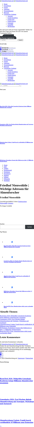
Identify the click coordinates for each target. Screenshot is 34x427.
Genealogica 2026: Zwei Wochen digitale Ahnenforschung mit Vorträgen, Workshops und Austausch (18, 261)
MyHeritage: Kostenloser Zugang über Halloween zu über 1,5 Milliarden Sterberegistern (16, 328)
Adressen (6, 9)
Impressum (21, 358)
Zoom (5, 165)
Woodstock (7, 174)
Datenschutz (29, 358)
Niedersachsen (22, 201)
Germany (10, 203)
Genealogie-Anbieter (10, 14)
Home (5, 4)
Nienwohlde (3, 203)
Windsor (6, 175)
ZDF (5, 167)
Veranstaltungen (8, 11)
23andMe (10, 25)
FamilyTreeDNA (13, 18)
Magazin (6, 12)
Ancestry (10, 16)
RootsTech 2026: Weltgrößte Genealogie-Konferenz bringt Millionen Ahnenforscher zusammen (17, 246)
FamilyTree (11, 19)
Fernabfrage (7, 6)
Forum (6, 7)
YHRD (6, 168)
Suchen (2, 224)
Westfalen (7, 180)
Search (20, 40)
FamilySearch (12, 21)
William (6, 177)
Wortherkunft (8, 170)
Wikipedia (7, 179)
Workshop (7, 172)
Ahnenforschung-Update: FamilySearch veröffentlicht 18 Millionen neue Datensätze (16, 421)
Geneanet (10, 23)
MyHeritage (11, 26)
